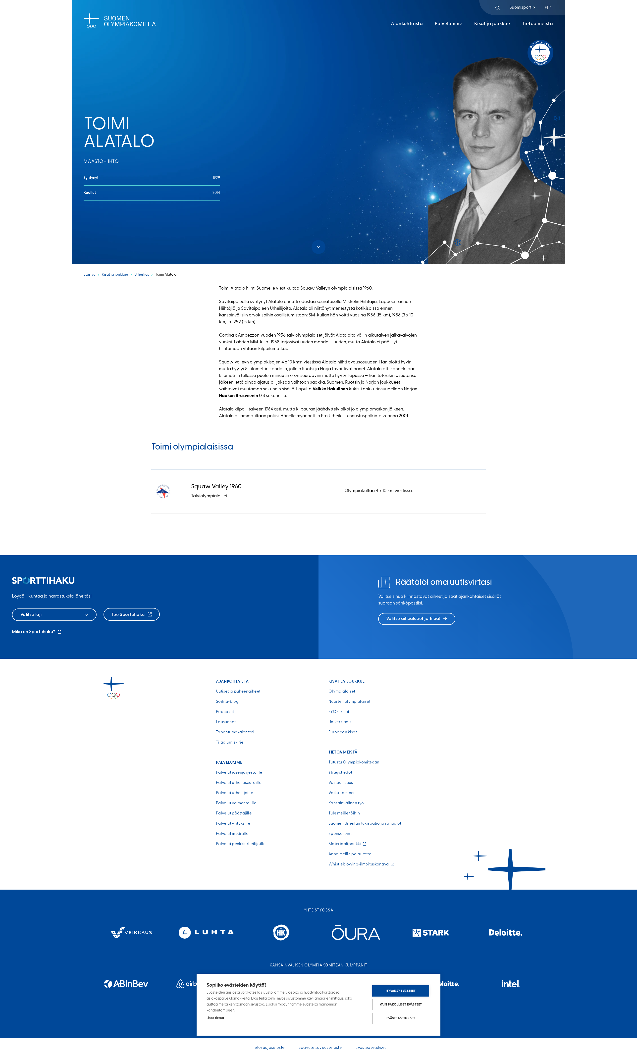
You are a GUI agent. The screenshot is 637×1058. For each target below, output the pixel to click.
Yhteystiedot (340, 773)
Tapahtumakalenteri (235, 732)
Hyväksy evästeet (401, 991)
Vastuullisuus (340, 783)
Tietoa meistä (537, 24)
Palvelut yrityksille (233, 824)
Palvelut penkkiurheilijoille (240, 844)
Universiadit (339, 722)
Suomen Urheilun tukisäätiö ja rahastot (364, 824)
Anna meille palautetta (350, 854)
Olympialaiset (341, 692)
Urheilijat (141, 275)
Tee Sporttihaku (128, 615)
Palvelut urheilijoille (234, 793)
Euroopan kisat (342, 732)
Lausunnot (226, 722)
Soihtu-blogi (228, 702)
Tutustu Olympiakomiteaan (353, 762)
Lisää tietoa (215, 1018)
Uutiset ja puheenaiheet (238, 692)
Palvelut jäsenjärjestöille (239, 773)
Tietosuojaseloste (267, 1048)
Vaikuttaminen (342, 793)
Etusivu (89, 275)
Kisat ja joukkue (492, 24)
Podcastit (225, 712)
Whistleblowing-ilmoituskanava (359, 864)
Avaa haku (498, 8)
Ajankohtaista (407, 24)
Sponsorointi (340, 834)
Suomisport (523, 7)
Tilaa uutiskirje (230, 743)
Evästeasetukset (400, 1018)
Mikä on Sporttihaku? (37, 633)
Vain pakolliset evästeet (401, 1004)
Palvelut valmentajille (236, 803)
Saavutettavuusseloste (320, 1048)
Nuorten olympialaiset (349, 702)
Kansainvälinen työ (346, 803)
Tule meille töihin (344, 813)
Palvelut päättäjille (234, 813)
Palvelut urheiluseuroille (238, 783)
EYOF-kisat (338, 712)
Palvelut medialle (232, 834)
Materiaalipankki (345, 844)
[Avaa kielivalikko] (548, 7)
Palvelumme (448, 24)
